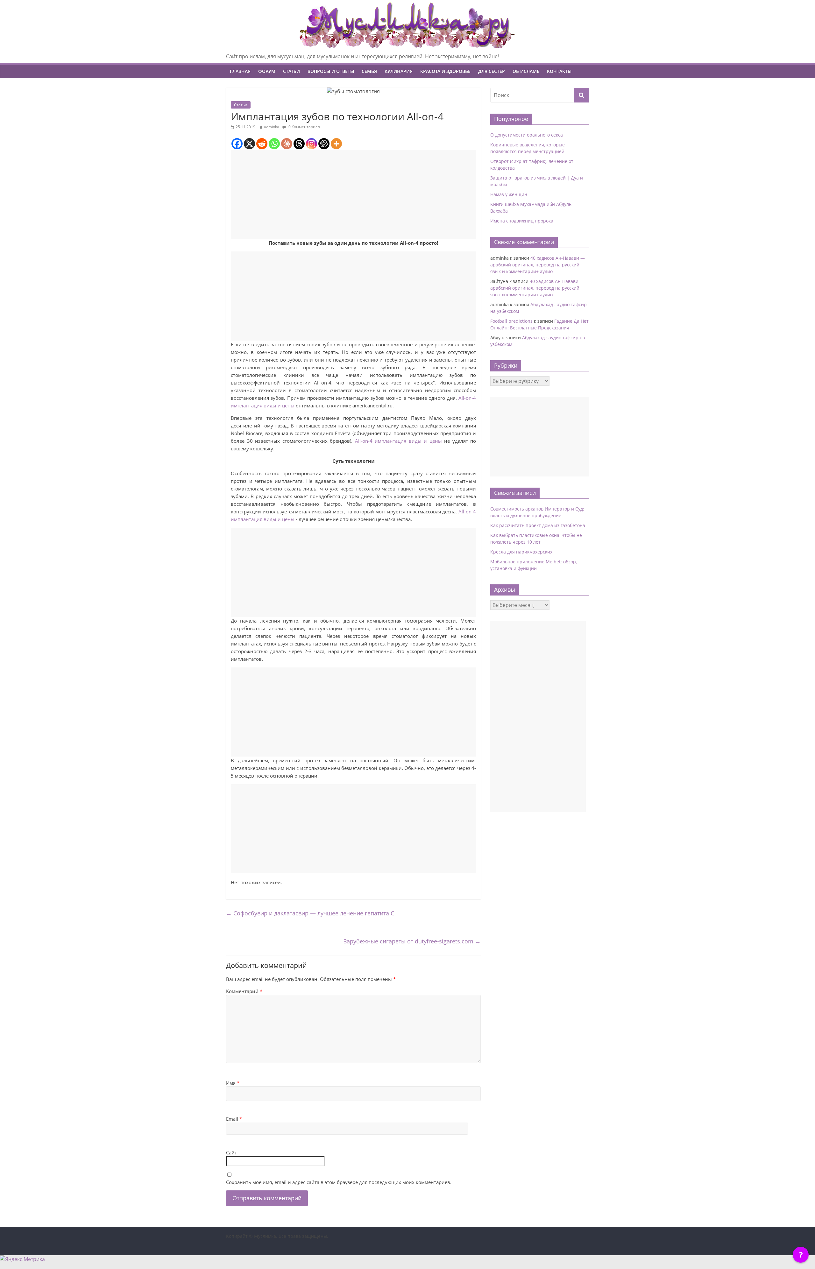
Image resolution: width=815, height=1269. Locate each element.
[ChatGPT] (324, 143)
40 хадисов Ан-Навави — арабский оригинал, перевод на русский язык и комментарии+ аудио (537, 264)
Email (234, 1119)
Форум (266, 71)
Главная (240, 71)
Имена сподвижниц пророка (521, 221)
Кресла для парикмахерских (521, 552)
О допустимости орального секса (526, 135)
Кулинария (399, 71)
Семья (369, 71)
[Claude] (286, 143)
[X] (249, 143)
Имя (232, 1083)
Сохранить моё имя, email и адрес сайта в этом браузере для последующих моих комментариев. (338, 1182)
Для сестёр (491, 71)
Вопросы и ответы (331, 71)
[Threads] (299, 143)
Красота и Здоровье (445, 71)
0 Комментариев (303, 127)
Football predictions (511, 321)
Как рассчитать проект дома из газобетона (537, 525)
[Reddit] (261, 143)
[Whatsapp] (274, 143)
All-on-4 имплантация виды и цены (398, 441)
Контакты (559, 71)
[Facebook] (237, 143)
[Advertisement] (353, 194)
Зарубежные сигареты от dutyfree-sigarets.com (412, 941)
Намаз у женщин (508, 194)
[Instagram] (311, 143)
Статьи (291, 71)
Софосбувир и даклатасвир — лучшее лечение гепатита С (310, 913)
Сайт (231, 1152)
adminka (271, 127)
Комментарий (244, 991)
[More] (336, 143)
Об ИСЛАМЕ (526, 71)
